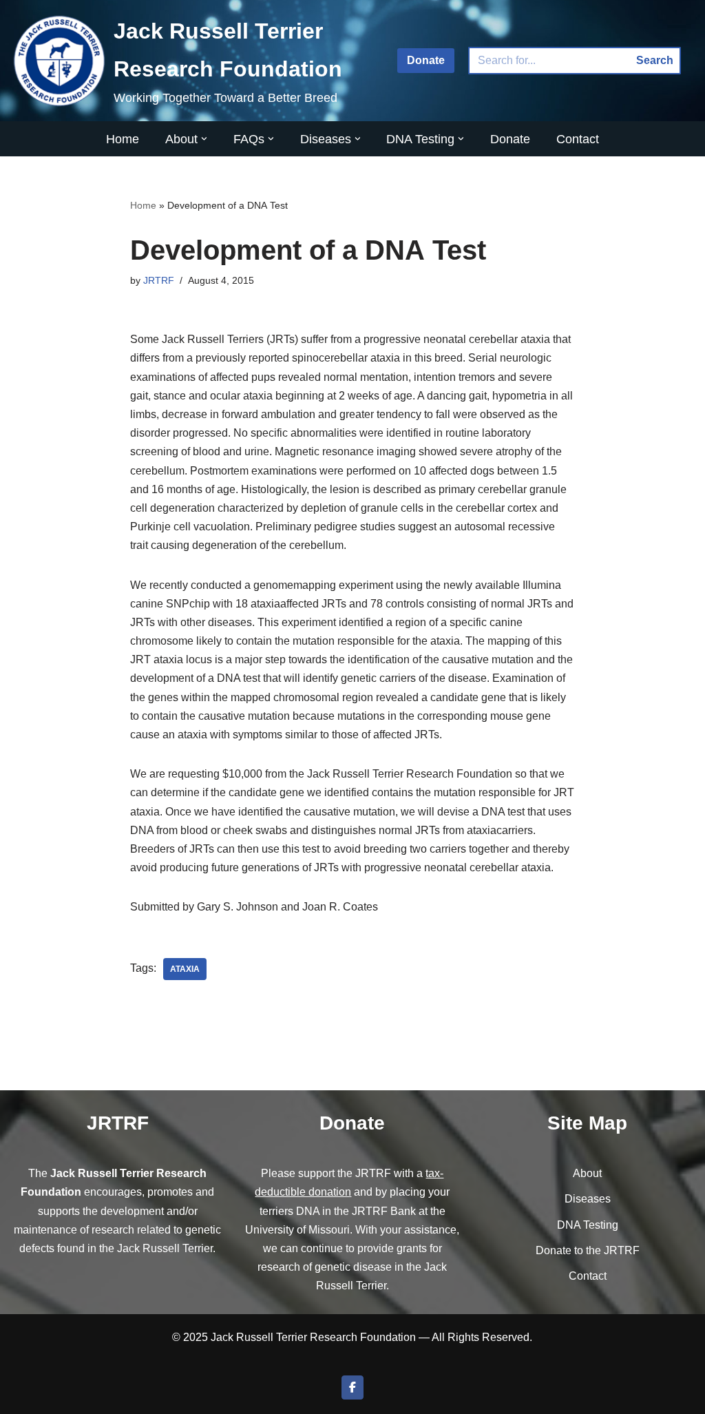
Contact (577, 139)
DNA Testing (587, 1225)
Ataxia (185, 969)
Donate (426, 60)
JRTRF (158, 280)
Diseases (588, 1199)
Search (654, 60)
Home (122, 139)
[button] (204, 139)
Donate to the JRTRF (588, 1250)
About (587, 1173)
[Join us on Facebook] (352, 1387)
